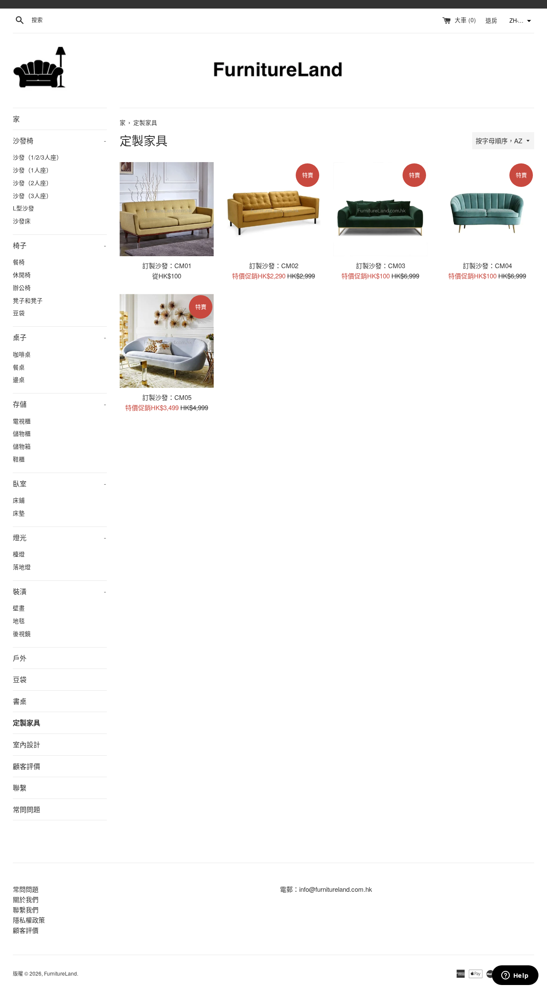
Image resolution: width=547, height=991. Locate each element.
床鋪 (19, 500)
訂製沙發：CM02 (273, 265)
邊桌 (19, 379)
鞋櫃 (19, 459)
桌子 (59, 337)
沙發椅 (59, 140)
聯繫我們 (25, 909)
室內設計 (26, 744)
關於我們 (25, 899)
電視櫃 (22, 421)
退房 (492, 20)
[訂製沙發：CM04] (487, 209)
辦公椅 (22, 287)
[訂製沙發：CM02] (273, 209)
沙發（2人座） (32, 182)
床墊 (19, 513)
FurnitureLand (60, 973)
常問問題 (26, 809)
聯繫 (19, 788)
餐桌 (19, 367)
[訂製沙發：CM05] (167, 341)
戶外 (19, 658)
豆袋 (19, 312)
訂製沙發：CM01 (166, 265)
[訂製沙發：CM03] (380, 209)
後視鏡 (22, 633)
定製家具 (26, 723)
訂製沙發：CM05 (166, 397)
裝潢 (59, 591)
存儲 (59, 404)
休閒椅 (22, 274)
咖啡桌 (22, 354)
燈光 (59, 537)
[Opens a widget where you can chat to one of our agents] (514, 976)
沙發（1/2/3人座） (37, 157)
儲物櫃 (22, 433)
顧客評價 (26, 766)
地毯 (19, 620)
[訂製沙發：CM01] (167, 209)
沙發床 (22, 220)
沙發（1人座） (32, 170)
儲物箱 (22, 446)
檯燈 (19, 554)
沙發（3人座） (32, 195)
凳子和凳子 (28, 300)
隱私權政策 (29, 919)
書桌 (19, 701)
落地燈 (22, 566)
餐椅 (19, 261)
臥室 (59, 483)
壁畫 (19, 607)
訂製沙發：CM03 (380, 265)
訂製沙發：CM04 (487, 265)
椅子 (59, 245)
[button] (519, 21)
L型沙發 (23, 208)
